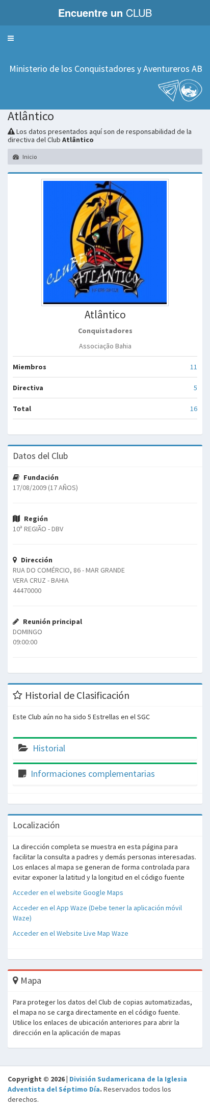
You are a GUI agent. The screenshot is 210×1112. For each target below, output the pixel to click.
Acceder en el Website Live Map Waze (70, 933)
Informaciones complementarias (93, 773)
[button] (10, 38)
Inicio (29, 156)
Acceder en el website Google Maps (68, 892)
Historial (49, 748)
